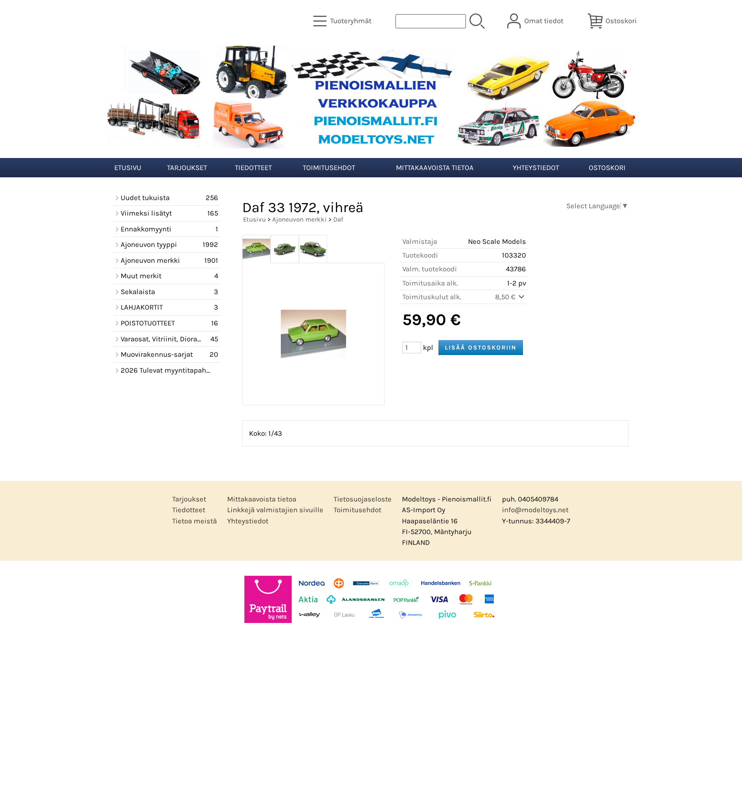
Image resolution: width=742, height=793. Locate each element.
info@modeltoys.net (535, 510)
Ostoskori (607, 168)
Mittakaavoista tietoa (435, 168)
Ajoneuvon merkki (299, 219)
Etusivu (127, 168)
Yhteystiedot (536, 168)
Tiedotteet (253, 168)
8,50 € (506, 297)
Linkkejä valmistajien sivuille (275, 510)
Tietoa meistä (194, 521)
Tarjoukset (187, 168)
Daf (338, 219)
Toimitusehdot (329, 168)
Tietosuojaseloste (363, 499)
